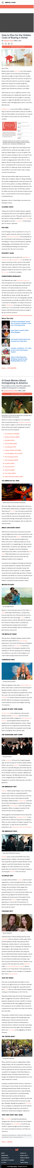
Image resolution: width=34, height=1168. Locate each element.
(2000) (12, 437)
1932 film (19, 880)
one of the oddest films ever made (15, 966)
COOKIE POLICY (5, 1158)
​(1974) (13, 453)
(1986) (12, 434)
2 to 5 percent (19, 221)
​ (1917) (11, 457)
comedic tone (22, 800)
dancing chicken (13, 974)
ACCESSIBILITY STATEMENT (7, 1160)
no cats (13, 511)
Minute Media (13, 1166)
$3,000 (6, 989)
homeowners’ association (12, 236)
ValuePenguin (9, 305)
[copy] (12, 44)
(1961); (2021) (14, 476)
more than (17, 71)
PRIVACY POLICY (24, 1155)
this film (18, 537)
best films (12, 871)
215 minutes (18, 645)
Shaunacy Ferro (8, 41)
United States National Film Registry (21, 827)
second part (8, 760)
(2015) (9, 440)
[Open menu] (3, 2)
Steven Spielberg (16, 1124)
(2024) (11, 443)
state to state (26, 218)
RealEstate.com (6, 109)
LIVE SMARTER (11, 368)
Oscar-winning (23, 641)
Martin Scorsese (6, 713)
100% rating (11, 1030)
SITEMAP (22, 1160)
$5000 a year (5, 272)
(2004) (10, 470)
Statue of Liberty (13, 805)
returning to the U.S (21, 817)
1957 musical (7, 1119)
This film (4, 857)
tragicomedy (5, 939)
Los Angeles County (16, 260)
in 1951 (22, 617)
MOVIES (9, 1142)
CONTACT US (23, 1153)
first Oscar (16, 765)
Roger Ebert (27, 964)
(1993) (10, 447)
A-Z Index (3, 1162)
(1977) (9, 467)
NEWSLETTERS (4, 1155)
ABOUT (3, 1153)
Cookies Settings (24, 1162)
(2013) (11, 460)
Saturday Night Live (25, 685)
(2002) (13, 450)
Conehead (4, 697)
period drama (14, 716)
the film (14, 899)
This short (4, 791)
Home (3, 368)
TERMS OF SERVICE (24, 1158)
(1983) (9, 463)
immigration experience (24, 422)
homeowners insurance (23, 280)
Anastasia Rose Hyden (10, 391)
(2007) (10, 473)
